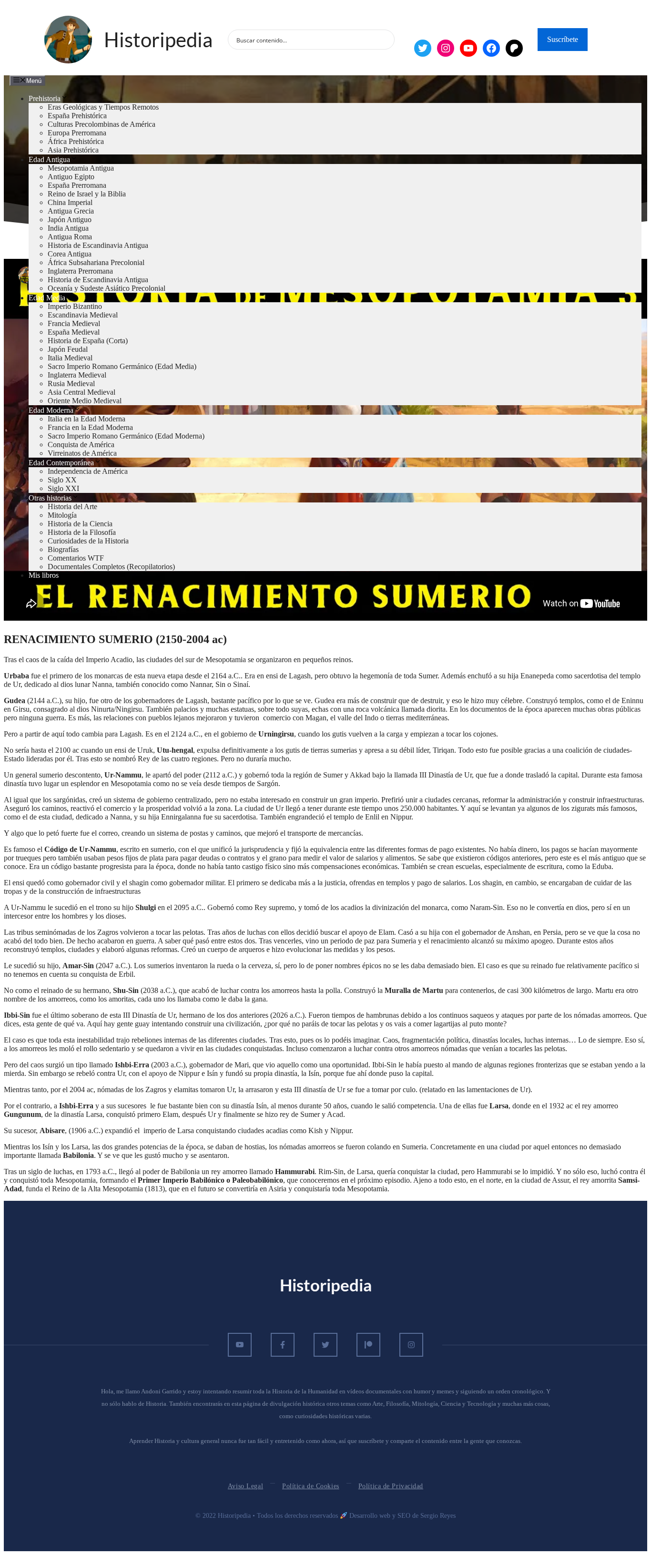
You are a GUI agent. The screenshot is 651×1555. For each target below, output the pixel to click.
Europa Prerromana (77, 133)
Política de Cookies (310, 1486)
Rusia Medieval (71, 383)
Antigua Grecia (71, 211)
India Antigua (68, 228)
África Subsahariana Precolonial (96, 262)
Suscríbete (562, 39)
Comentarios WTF (76, 558)
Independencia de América (88, 471)
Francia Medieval (74, 323)
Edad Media (47, 298)
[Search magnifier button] (384, 39)
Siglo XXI (63, 488)
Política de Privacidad (390, 1486)
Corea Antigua (70, 254)
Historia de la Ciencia (80, 524)
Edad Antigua (49, 159)
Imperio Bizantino (75, 306)
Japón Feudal (68, 349)
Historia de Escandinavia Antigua (98, 245)
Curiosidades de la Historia (88, 541)
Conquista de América (81, 444)
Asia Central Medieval (81, 392)
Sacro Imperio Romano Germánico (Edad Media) (122, 366)
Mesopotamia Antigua (81, 168)
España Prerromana (77, 185)
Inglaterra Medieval (77, 375)
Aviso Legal (245, 1486)
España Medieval (74, 332)
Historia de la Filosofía (82, 532)
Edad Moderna (51, 410)
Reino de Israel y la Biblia (87, 194)
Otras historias (50, 498)
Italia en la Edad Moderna (86, 419)
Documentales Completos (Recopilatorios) (111, 567)
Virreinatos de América (82, 453)
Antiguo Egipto (71, 177)
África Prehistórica (76, 141)
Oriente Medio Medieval (85, 401)
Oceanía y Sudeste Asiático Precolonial (106, 288)
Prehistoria (45, 98)
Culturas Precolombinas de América (101, 124)
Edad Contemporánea (61, 463)
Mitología (62, 515)
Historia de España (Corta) (88, 341)
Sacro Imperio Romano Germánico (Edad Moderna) (126, 436)
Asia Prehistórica (73, 150)
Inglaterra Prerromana (80, 271)
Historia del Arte (72, 506)
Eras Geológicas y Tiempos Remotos (103, 107)
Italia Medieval (70, 358)
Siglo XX (62, 480)
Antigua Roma (70, 237)
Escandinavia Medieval (83, 315)
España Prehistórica (77, 116)
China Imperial (70, 202)
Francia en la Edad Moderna (90, 427)
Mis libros (44, 575)
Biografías (63, 549)
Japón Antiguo (70, 219)
